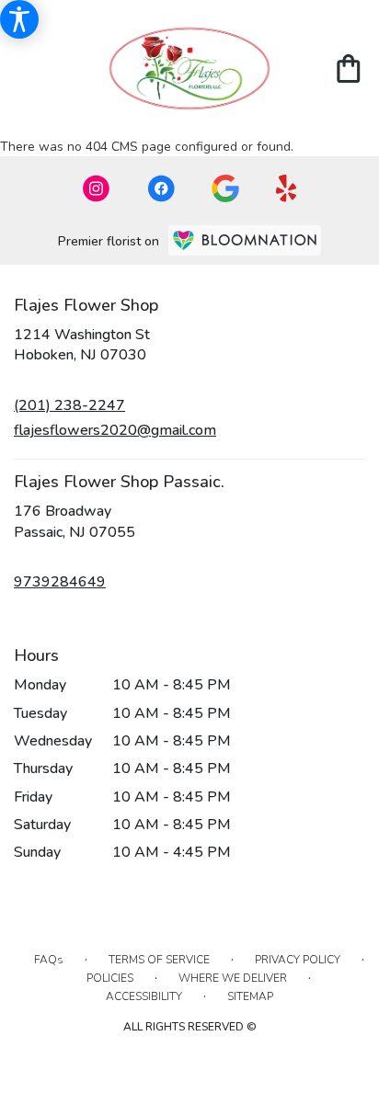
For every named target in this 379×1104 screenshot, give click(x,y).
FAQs (48, 959)
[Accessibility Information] (19, 19)
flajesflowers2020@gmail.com (115, 430)
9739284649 (60, 582)
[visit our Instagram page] (96, 188)
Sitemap (250, 996)
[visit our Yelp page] (287, 188)
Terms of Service (159, 959)
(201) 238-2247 (69, 405)
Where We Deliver (232, 978)
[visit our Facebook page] (161, 188)
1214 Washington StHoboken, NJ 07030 (82, 344)
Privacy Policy (297, 959)
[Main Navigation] (26, 70)
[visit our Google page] (225, 188)
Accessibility (144, 996)
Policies (109, 978)
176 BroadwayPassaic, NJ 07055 (74, 521)
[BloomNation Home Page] (244, 240)
